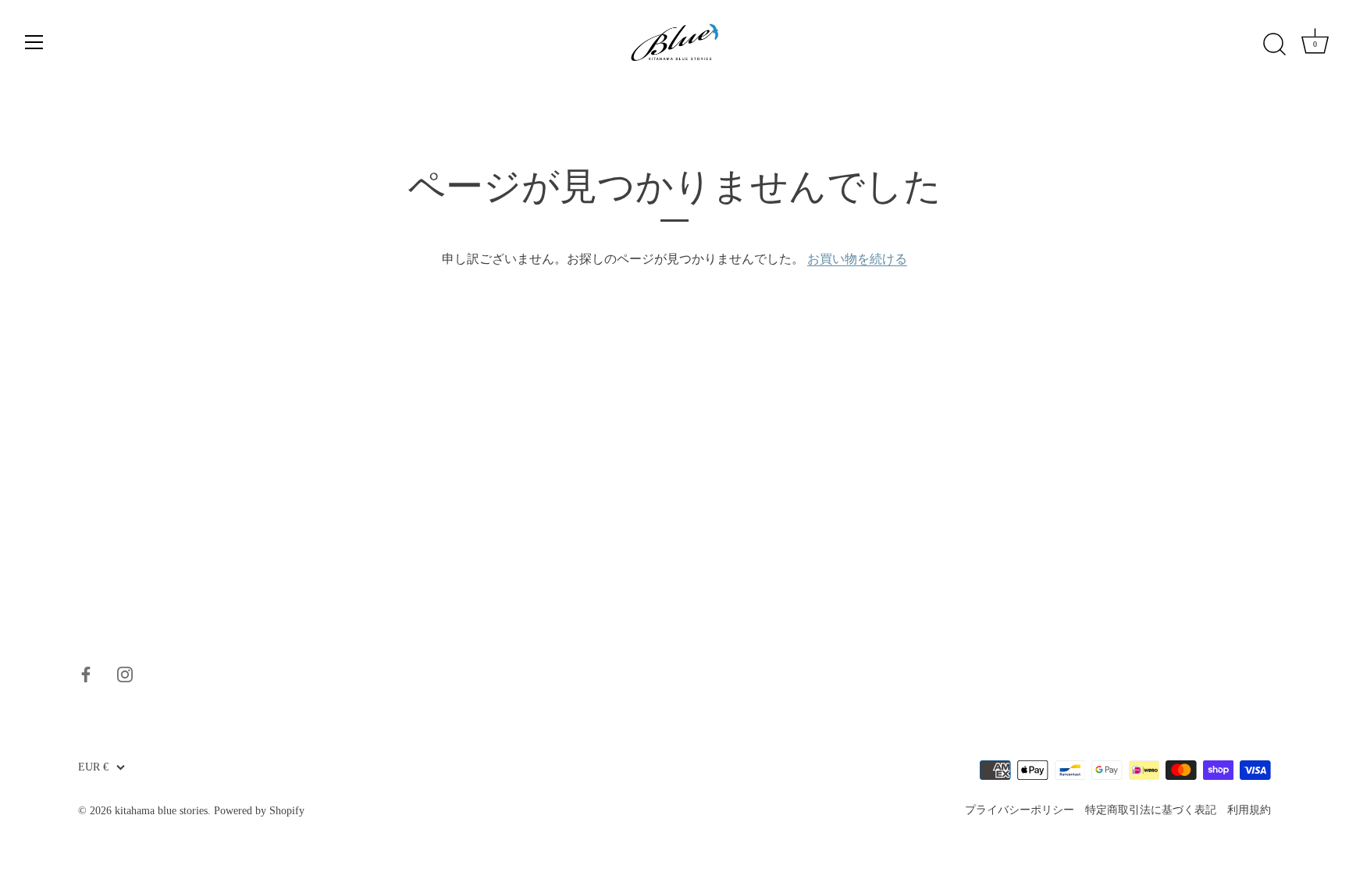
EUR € (93, 767)
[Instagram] (125, 672)
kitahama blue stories (161, 811)
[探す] (1274, 44)
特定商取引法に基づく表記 (1150, 810)
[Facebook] (86, 672)
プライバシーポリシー (1019, 810)
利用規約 (1249, 810)
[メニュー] (34, 42)
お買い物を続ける (857, 258)
